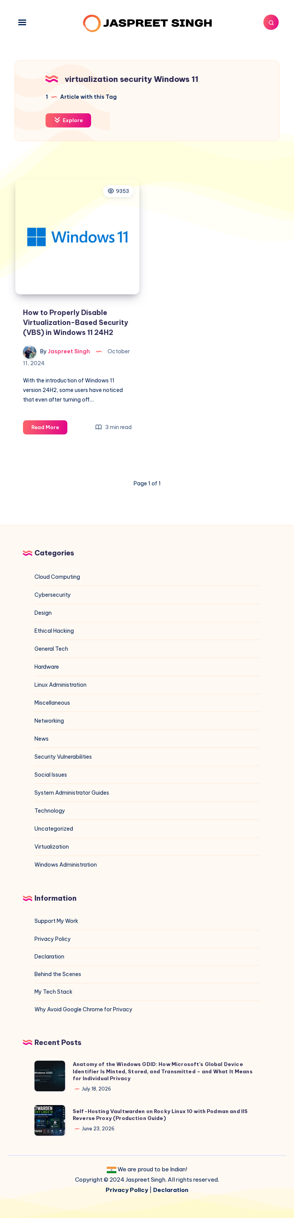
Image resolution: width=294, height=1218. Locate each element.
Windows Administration (65, 864)
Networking (49, 720)
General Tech (51, 648)
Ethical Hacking (54, 630)
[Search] (271, 22)
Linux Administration (60, 684)
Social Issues (50, 774)
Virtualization (51, 846)
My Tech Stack (53, 991)
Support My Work (56, 921)
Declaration (49, 956)
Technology (49, 810)
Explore (72, 120)
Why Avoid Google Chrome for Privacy (83, 1009)
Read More (49, 429)
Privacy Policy (52, 939)
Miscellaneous (52, 702)
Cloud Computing (57, 576)
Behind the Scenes (57, 974)
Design (43, 612)
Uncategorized (53, 828)
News (41, 738)
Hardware (46, 666)
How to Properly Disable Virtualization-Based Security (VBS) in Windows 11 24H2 (75, 322)
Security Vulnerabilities (63, 756)
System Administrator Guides (71, 792)
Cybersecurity (52, 594)
